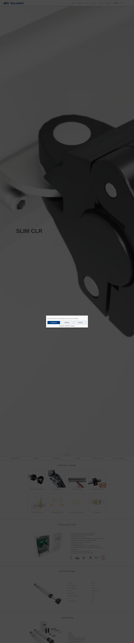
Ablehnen (67, 322)
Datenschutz (61, 325)
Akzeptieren (54, 322)
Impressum (73, 325)
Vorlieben (80, 322)
